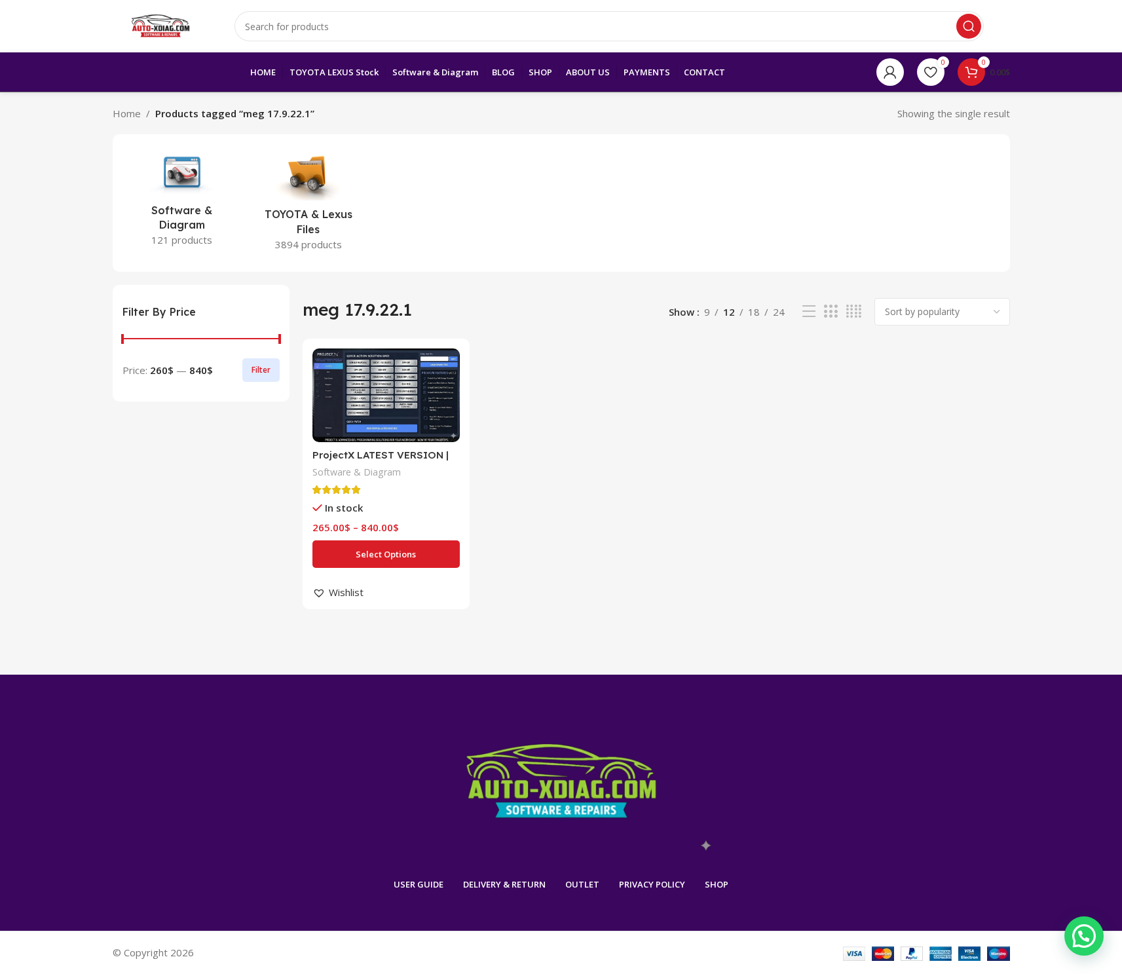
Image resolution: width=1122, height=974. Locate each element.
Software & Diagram (356, 472)
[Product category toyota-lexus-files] (308, 203)
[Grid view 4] (853, 311)
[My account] (890, 72)
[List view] (808, 311)
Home (127, 113)
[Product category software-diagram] (182, 200)
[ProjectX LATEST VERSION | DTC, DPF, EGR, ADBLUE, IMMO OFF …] (386, 395)
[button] (338, 592)
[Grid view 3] (830, 311)
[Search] (968, 26)
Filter (261, 369)
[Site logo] (160, 24)
